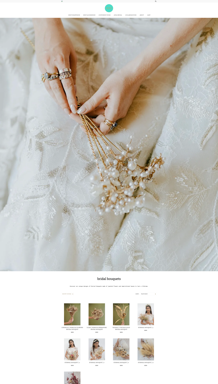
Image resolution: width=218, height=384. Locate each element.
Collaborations (130, 15)
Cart (148, 15)
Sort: (137, 294)
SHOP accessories (89, 15)
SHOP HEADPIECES (74, 15)
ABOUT (142, 15)
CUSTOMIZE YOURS (105, 15)
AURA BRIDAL (118, 15)
